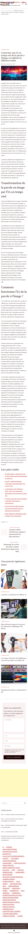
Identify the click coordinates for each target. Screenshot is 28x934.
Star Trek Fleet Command (11, 911)
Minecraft (6, 888)
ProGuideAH (12, 925)
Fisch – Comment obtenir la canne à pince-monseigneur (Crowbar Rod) (12, 819)
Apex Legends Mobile (10, 849)
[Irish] (16, 2)
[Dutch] (8, 2)
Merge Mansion (13, 886)
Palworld (6, 893)
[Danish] (6, 2)
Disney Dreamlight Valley (11, 867)
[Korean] (21, 2)
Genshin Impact (8, 872)
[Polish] (25, 2)
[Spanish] (5, 4)
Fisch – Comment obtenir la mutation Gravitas (13, 814)
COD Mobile (15, 858)
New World (16, 888)
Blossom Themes (21, 927)
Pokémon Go (16, 893)
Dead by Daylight (20, 863)
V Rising (20, 916)
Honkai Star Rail (8, 881)
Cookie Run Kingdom (9, 860)
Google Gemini (7, 874)
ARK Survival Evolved (10, 851)
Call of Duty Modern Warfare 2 (13, 856)
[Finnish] (10, 2)
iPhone (5, 883)
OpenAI (5, 890)
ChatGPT (6, 858)
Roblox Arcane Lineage (10, 897)
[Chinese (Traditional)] (3, 2)
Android (9, 847)
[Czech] (5, 2)
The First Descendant (10, 913)
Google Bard (20, 872)
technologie (5, 49)
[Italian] (18, 2)
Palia (22, 890)
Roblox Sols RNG (8, 904)
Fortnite (21, 870)
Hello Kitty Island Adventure (13, 877)
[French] (12, 2)
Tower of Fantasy (9, 916)
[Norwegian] (23, 2)
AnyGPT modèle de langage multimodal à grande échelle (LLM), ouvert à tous (15, 484)
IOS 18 (18, 881)
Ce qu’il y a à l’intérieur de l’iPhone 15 (13, 595)
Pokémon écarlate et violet (12, 895)
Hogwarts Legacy (9, 879)
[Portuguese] (1, 4)
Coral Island (7, 863)
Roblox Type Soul (9, 906)
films (13, 870)
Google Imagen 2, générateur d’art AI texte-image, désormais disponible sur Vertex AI (16, 476)
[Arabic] (1, 2)
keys (4, 886)
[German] (14, 2)
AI (7, 522)
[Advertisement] (14, 30)
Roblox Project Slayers (11, 902)
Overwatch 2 (14, 890)
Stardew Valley (8, 909)
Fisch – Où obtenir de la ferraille (9, 831)
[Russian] (3, 4)
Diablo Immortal (8, 865)
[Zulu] (8, 4)
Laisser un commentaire (14, 932)
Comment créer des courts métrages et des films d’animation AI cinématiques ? (16, 501)
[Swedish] (6, 4)
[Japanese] (20, 2)
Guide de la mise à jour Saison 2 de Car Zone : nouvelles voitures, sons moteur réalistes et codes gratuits (13, 838)
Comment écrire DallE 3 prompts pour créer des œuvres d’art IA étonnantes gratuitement (14, 509)
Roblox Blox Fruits (9, 900)
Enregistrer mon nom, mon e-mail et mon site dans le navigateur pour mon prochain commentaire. (14, 751)
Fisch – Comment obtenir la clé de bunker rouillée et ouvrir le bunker (14, 826)
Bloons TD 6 (7, 854)
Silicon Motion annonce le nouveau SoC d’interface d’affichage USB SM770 (13, 627)
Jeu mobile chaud (16, 883)
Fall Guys (6, 870)
